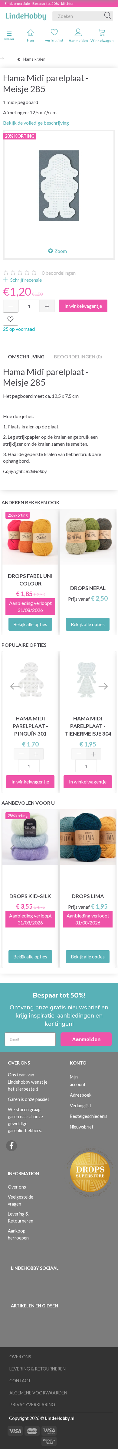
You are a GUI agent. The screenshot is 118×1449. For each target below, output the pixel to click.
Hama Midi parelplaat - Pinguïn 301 (30, 726)
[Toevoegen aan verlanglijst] (10, 319)
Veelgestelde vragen (20, 1200)
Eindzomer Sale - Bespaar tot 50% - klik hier (39, 3)
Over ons (17, 1186)
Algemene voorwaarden (38, 1392)
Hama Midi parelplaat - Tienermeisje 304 (87, 726)
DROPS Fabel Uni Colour (30, 580)
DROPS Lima (88, 896)
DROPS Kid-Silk (30, 896)
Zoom (60, 251)
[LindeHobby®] (26, 15)
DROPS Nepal (88, 588)
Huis (30, 40)
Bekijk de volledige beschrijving (36, 123)
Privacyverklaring (32, 1404)
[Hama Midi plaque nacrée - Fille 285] (59, 186)
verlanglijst (54, 40)
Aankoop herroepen (18, 1234)
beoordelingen (59, 273)
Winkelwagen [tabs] (101, 40)
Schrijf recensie (25, 280)
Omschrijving (26, 356)
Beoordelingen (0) (78, 356)
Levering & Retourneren (20, 1217)
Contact (20, 1380)
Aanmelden (78, 40)
